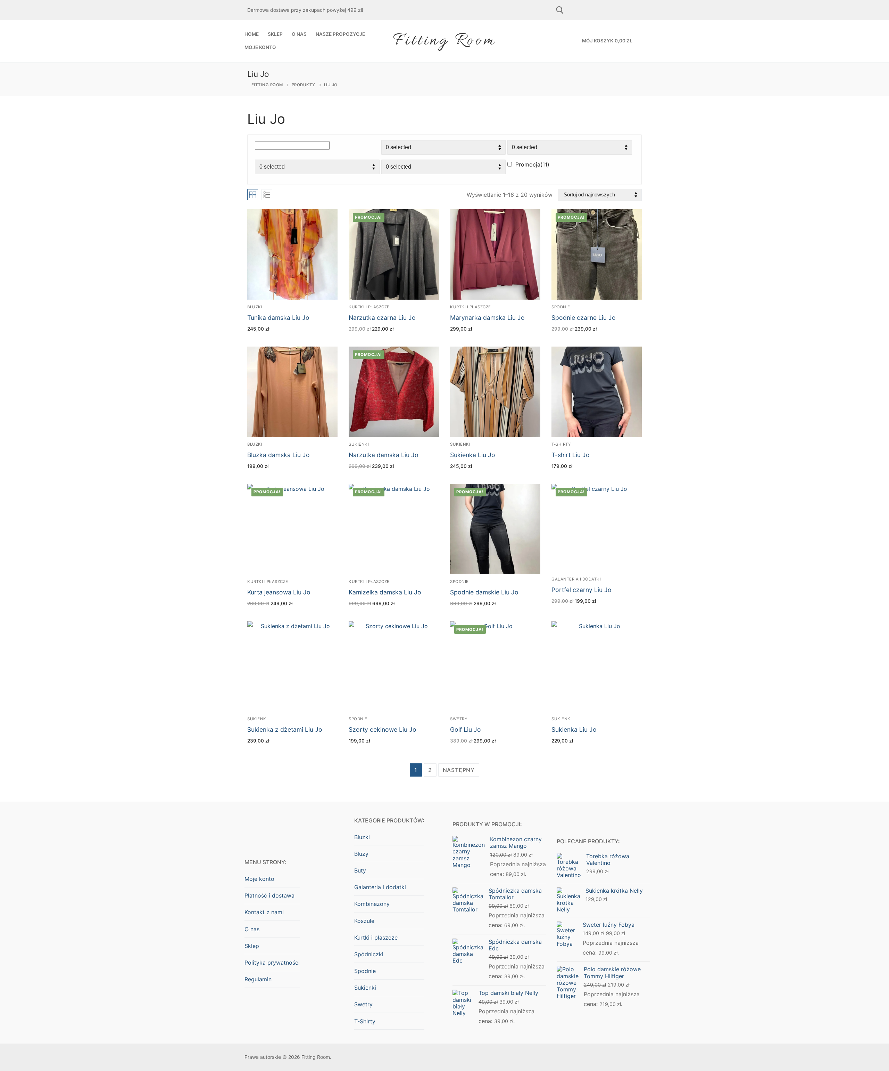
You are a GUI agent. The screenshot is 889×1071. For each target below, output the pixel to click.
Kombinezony (372, 903)
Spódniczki (368, 954)
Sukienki (359, 444)
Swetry (458, 718)
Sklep (251, 945)
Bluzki (254, 307)
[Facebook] (581, 10)
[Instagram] (606, 10)
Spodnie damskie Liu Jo (484, 592)
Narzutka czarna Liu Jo (382, 317)
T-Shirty (561, 444)
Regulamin (258, 979)
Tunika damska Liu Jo (278, 317)
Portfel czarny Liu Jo (581, 589)
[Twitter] (630, 10)
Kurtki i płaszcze (369, 307)
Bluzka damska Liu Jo (278, 455)
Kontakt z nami (264, 912)
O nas (251, 929)
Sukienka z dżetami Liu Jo (284, 729)
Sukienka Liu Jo (472, 455)
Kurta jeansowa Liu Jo (278, 592)
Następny (459, 769)
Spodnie (560, 307)
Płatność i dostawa (269, 895)
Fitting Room (444, 41)
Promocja (532, 164)
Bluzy (361, 853)
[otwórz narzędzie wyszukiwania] (560, 10)
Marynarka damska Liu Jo (487, 317)
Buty (360, 870)
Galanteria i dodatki (576, 579)
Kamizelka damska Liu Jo (385, 592)
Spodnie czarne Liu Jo (583, 317)
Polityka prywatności (272, 962)
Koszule (364, 920)
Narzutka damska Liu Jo (383, 455)
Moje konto (259, 878)
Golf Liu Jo (465, 729)
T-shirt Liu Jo (570, 455)
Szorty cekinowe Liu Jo (382, 729)
